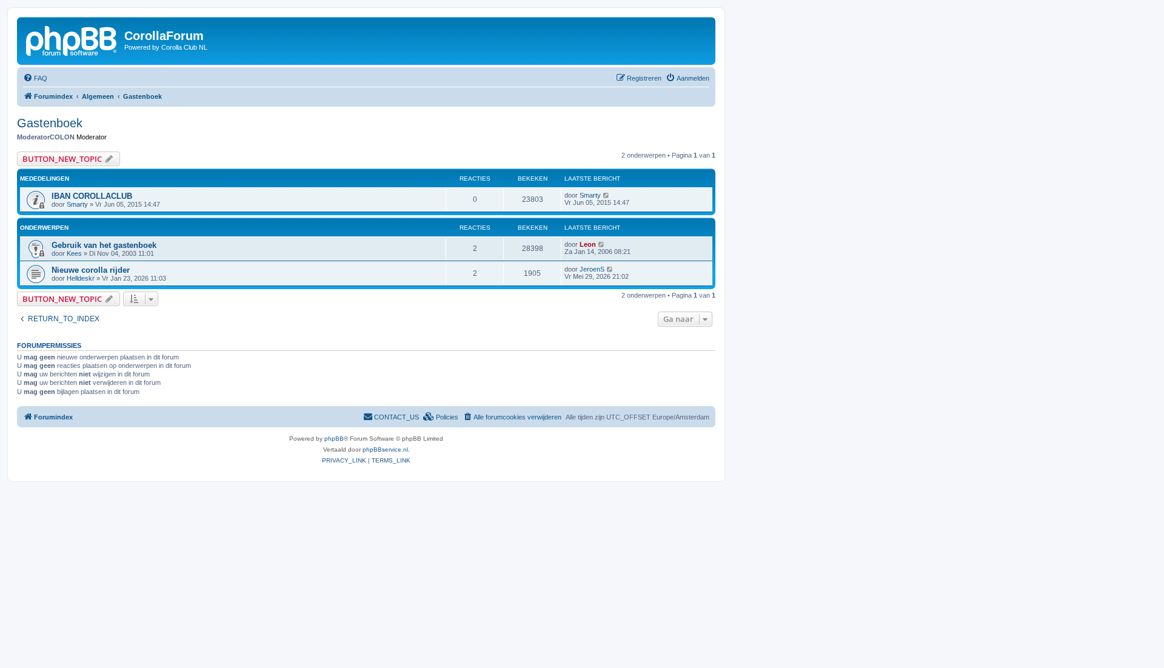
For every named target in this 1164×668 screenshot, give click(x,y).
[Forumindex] (72, 39)
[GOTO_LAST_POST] (606, 195)
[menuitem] (35, 78)
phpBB (334, 438)
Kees (74, 253)
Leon (588, 244)
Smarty (77, 204)
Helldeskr (81, 278)
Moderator (91, 137)
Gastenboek (49, 123)
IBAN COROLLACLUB (92, 196)
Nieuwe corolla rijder (91, 270)
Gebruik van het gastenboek (104, 245)
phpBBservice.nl (385, 449)
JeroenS (592, 269)
